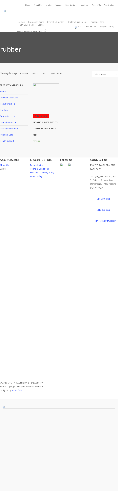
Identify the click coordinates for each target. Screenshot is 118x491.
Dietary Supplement (9, 128)
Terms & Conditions (39, 168)
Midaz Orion (17, 390)
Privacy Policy (36, 165)
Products (34, 73)
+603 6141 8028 (102, 199)
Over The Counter (8, 122)
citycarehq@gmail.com (105, 220)
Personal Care (6, 134)
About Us (4, 165)
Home (25, 73)
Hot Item (4, 110)
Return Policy (36, 176)
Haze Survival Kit (7, 103)
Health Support (7, 141)
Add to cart (41, 116)
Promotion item (7, 116)
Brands (3, 91)
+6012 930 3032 (102, 209)
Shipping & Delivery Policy (42, 172)
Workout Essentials (9, 97)
